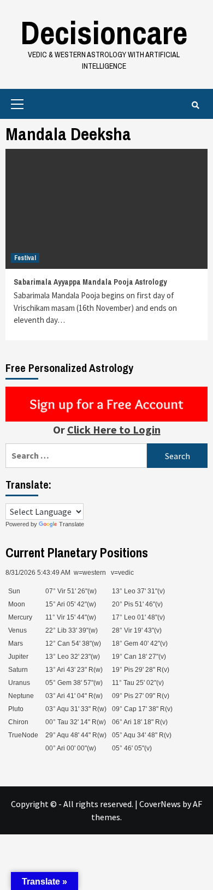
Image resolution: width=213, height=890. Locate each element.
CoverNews (160, 803)
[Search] (195, 105)
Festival (25, 258)
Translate (71, 524)
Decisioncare (103, 32)
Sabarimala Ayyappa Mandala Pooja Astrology (90, 282)
